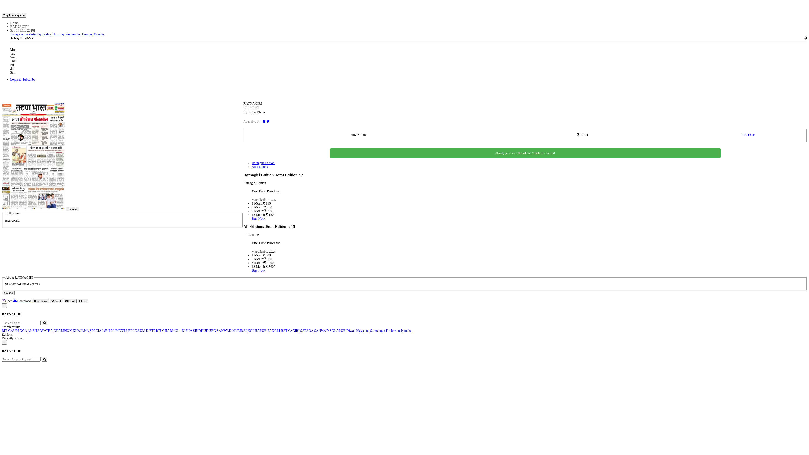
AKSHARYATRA (40, 330)
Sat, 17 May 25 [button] (20, 30)
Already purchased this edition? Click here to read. (525, 153)
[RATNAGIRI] (404, 7)
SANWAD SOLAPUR (330, 330)
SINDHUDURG (204, 330)
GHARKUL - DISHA (177, 330)
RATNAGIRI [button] (19, 26)
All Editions (260, 167)
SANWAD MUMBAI (232, 330)
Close (82, 301)
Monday (99, 34)
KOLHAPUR (257, 330)
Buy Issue (748, 134)
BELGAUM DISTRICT (144, 330)
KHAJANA (81, 330)
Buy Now (258, 218)
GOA (23, 330)
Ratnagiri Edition (263, 163)
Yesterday (35, 34)
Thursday (58, 34)
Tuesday (87, 34)
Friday (46, 34)
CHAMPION (63, 330)
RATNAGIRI (290, 330)
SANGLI (273, 330)
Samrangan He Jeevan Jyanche (390, 330)
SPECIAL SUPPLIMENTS (108, 330)
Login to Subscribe (22, 79)
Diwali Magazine (357, 330)
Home (14, 23)
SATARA (306, 330)
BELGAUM (10, 330)
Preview (72, 209)
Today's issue (19, 34)
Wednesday (73, 34)
